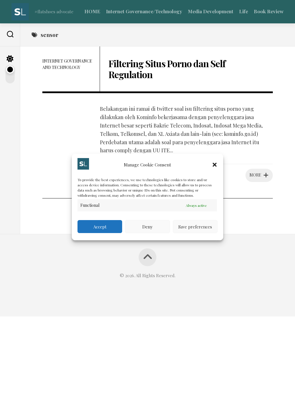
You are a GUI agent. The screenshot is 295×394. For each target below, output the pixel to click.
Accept (100, 227)
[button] (215, 165)
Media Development (210, 11)
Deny (147, 227)
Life (243, 11)
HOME (92, 11)
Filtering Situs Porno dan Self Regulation (167, 68)
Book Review (268, 11)
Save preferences (195, 227)
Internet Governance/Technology (144, 11)
